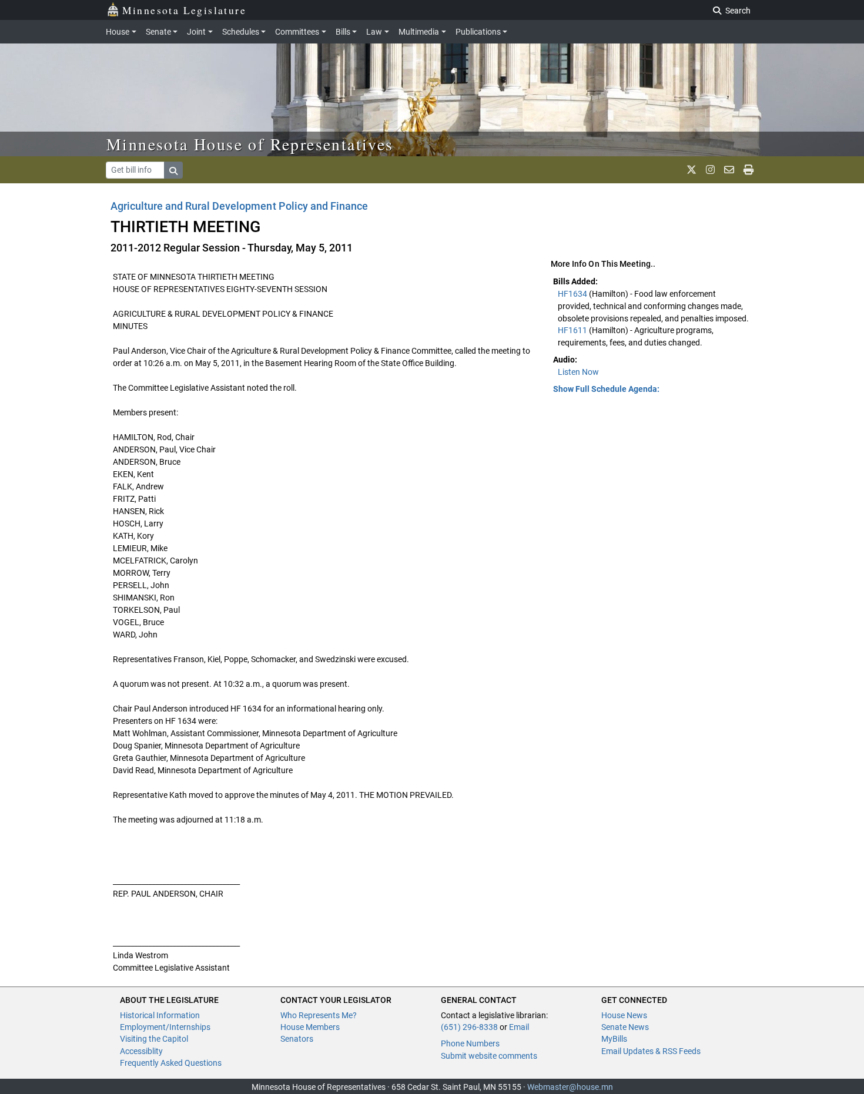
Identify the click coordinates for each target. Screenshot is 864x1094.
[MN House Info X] (691, 170)
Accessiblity (141, 1051)
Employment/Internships (165, 1027)
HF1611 (573, 330)
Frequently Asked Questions (171, 1063)
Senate (158, 31)
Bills (343, 31)
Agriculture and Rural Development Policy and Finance (239, 206)
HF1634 (573, 293)
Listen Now (578, 372)
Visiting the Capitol (154, 1038)
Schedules (240, 31)
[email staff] (729, 170)
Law (374, 31)
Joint (196, 31)
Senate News (625, 1027)
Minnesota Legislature (184, 10)
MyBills (614, 1038)
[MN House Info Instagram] (710, 170)
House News (624, 1015)
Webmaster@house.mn (570, 1087)
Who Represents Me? (318, 1015)
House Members (310, 1027)
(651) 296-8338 (469, 1027)
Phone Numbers (470, 1043)
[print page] (748, 170)
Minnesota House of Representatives (250, 144)
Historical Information (160, 1015)
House (117, 31)
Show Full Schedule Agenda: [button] (606, 389)
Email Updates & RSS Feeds (651, 1051)
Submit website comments (489, 1056)
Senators (296, 1038)
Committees (297, 31)
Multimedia (418, 31)
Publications (478, 31)
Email (519, 1027)
